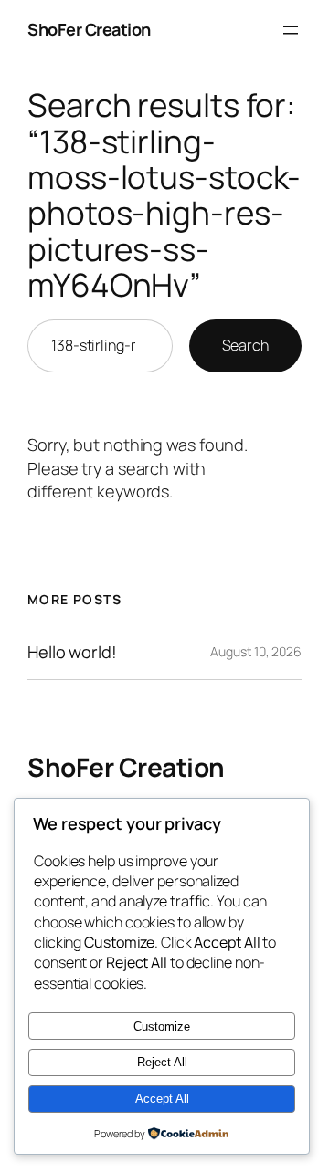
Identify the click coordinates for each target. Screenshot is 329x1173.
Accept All (162, 1098)
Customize (161, 1026)
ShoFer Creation (89, 29)
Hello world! (72, 652)
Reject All (162, 1062)
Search (245, 345)
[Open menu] (291, 30)
